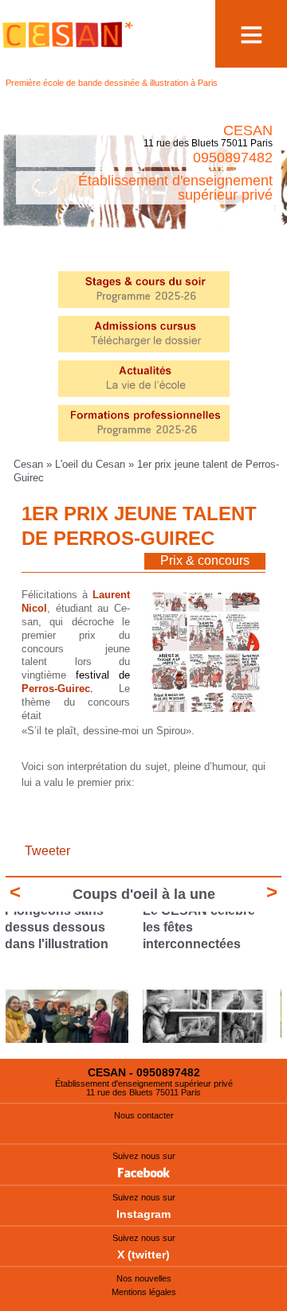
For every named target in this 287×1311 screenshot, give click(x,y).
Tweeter (47, 851)
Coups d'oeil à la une (144, 894)
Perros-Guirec (56, 688)
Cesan (30, 464)
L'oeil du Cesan (90, 464)
